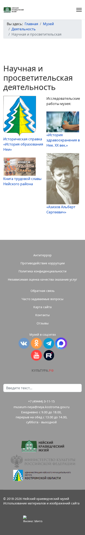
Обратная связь (42, 291)
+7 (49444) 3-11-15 (41, 401)
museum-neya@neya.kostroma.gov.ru (42, 407)
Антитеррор (42, 255)
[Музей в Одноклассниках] (36, 343)
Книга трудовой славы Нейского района (22, 181)
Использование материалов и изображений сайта (41, 503)
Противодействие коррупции (42, 263)
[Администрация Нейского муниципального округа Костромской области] (42, 475)
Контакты (42, 315)
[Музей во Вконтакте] (24, 343)
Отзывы (43, 323)
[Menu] (79, 10)
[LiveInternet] (52, 518)
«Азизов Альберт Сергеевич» (60, 209)
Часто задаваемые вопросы (42, 299)
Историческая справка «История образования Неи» (23, 144)
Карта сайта (42, 307)
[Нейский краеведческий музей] (42, 446)
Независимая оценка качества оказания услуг (42, 279)
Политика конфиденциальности (42, 271)
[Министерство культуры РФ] (42, 461)
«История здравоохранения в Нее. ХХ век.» (63, 140)
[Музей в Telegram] (49, 343)
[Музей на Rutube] (49, 355)
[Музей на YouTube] (36, 355)
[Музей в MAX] (61, 343)
